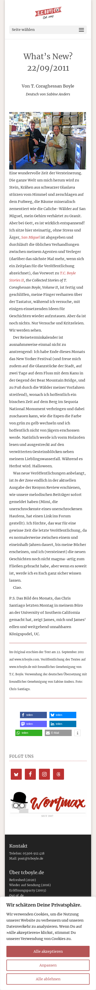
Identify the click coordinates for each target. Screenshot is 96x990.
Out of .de (16, 895)
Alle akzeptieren (48, 951)
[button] (33, 715)
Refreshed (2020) (22, 880)
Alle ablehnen (48, 979)
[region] (48, 943)
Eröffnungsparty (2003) (27, 890)
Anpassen (48, 965)
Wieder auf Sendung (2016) (30, 885)
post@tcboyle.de (30, 858)
